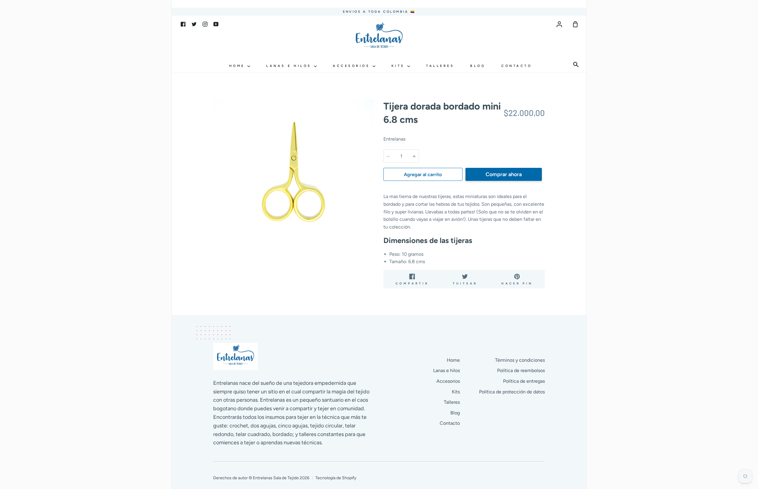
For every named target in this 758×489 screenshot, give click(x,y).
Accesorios (352, 66)
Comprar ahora (504, 174)
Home (238, 66)
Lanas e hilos (290, 66)
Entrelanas (394, 139)
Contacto (516, 66)
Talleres (440, 66)
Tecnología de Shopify (335, 477)
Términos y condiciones (520, 360)
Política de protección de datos (512, 392)
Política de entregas (524, 381)
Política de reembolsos (521, 370)
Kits (399, 66)
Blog (477, 66)
